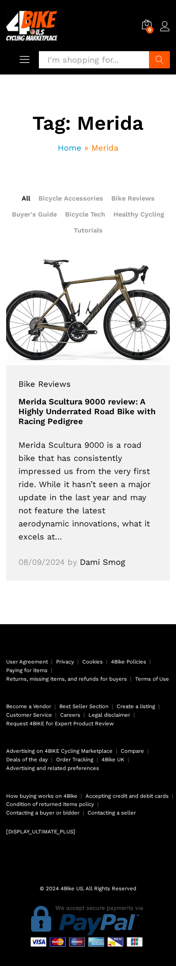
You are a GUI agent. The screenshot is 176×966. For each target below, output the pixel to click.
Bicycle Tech (85, 214)
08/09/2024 (41, 562)
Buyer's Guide (34, 214)
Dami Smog (102, 562)
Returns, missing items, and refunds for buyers (66, 679)
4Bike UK (113, 759)
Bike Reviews (133, 198)
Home (69, 148)
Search (159, 59)
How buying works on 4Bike (41, 796)
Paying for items (26, 670)
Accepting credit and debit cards (127, 796)
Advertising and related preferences (52, 768)
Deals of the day (27, 759)
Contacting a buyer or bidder (42, 813)
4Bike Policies (128, 662)
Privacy (65, 662)
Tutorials (88, 230)
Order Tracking (74, 759)
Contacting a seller (112, 813)
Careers (70, 715)
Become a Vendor (28, 706)
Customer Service (29, 715)
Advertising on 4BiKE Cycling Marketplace (59, 751)
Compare (132, 751)
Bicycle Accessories (70, 198)
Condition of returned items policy (50, 804)
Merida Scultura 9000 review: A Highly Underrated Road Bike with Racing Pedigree (87, 411)
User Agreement (27, 662)
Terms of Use (152, 679)
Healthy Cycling (138, 214)
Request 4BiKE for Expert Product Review (60, 723)
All (26, 198)
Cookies (92, 662)
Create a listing (136, 706)
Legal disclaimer (109, 715)
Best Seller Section (83, 706)
